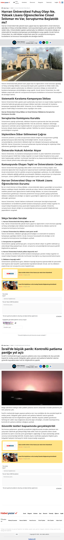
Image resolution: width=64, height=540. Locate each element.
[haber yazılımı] (32, 539)
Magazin (30, 513)
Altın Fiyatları (51, 520)
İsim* (4, 296)
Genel (12, 8)
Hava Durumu (32, 520)
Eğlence (57, 513)
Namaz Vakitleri (23, 520)
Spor (40, 513)
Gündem (35, 513)
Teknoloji (51, 513)
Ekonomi (45, 513)
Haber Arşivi (59, 520)
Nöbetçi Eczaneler (12, 520)
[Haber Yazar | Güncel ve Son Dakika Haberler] (9, 513)
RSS (17, 534)
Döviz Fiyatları (41, 520)
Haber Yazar (6, 8)
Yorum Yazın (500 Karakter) (10, 302)
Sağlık (61, 513)
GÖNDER (58, 316)
